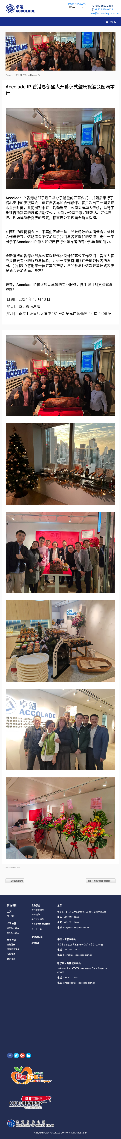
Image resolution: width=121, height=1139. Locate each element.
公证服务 (36, 914)
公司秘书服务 (38, 909)
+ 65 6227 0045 (70, 977)
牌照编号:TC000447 (77, 4)
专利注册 (11, 954)
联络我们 (36, 943)
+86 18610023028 (71, 950)
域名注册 (11, 959)
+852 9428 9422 (104, 9)
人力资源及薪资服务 (41, 924)
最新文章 (16, 867)
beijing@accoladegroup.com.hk (77, 955)
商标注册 (11, 944)
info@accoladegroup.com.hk (76, 927)
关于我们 (11, 916)
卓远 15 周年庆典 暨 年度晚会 (101, 881)
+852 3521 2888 (104, 5)
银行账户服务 (38, 919)
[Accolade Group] (21, 8)
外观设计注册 (13, 949)
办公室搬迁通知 (15, 881)
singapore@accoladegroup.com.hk (79, 983)
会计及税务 (37, 929)
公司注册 (11, 923)
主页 (9, 911)
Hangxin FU (35, 75)
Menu (113, 21)
